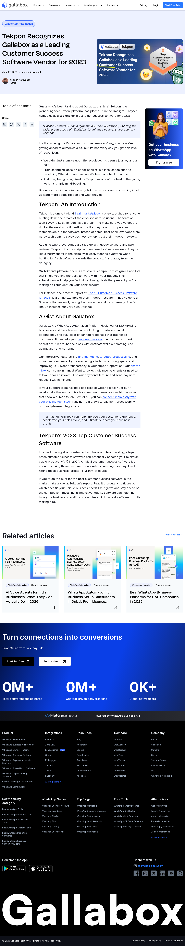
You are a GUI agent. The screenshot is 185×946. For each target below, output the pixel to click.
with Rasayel (120, 750)
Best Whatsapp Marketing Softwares (14, 834)
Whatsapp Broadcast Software (17, 755)
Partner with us (158, 765)
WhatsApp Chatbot (51, 816)
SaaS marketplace (87, 213)
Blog (79, 739)
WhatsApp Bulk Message (89, 816)
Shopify (49, 765)
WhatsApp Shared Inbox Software (18, 768)
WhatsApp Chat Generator (126, 806)
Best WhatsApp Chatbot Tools (16, 827)
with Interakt (119, 765)
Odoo (48, 755)
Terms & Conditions (173, 940)
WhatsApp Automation (19, 23)
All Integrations (52, 781)
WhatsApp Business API (53, 831)
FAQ (153, 770)
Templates (82, 760)
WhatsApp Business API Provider (18, 744)
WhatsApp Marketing (87, 806)
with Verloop (120, 760)
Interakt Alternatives (160, 811)
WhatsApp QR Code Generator (129, 821)
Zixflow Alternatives (160, 831)
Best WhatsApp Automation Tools (15, 821)
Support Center (158, 760)
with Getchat (120, 776)
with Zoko (118, 755)
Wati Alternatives (159, 806)
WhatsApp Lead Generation (90, 821)
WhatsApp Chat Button (124, 811)
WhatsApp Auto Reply (87, 826)
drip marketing (88, 356)
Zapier (48, 770)
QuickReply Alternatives (162, 826)
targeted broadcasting (115, 356)
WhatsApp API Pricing (161, 776)
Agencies (81, 776)
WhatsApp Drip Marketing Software (14, 775)
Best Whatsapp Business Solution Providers (14, 842)
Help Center (82, 765)
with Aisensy (120, 744)
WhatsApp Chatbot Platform (15, 750)
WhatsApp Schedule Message (91, 811)
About (154, 739)
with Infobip (119, 770)
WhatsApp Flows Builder (13, 739)
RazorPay (49, 776)
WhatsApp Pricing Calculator (127, 826)
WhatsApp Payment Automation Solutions (17, 761)
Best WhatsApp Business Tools (17, 814)
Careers (155, 750)
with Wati (118, 739)
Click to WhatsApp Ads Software (17, 781)
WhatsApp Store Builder (13, 787)
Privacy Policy (154, 940)
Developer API (84, 770)
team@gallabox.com (150, 865)
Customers (156, 744)
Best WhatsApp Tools (12, 809)
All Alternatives (158, 837)
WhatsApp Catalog (50, 826)
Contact (155, 755)
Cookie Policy (138, 940)
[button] (39, 5)
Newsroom (82, 744)
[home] (15, 5)
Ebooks (80, 750)
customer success (90, 339)
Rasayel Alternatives (160, 821)
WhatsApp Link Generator (126, 816)
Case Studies (83, 755)
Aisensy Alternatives (160, 816)
